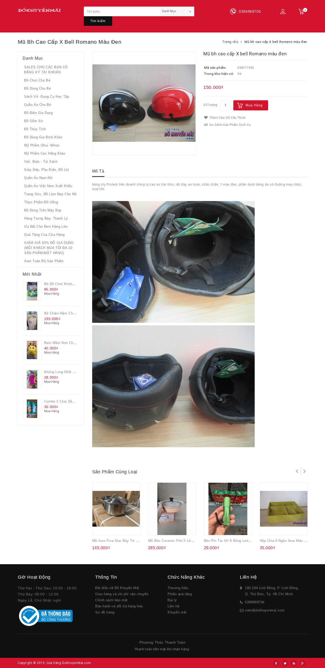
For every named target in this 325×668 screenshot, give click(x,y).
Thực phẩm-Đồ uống (41, 202)
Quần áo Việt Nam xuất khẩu (48, 186)
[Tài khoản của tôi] (283, 11)
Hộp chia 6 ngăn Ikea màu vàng (286, 541)
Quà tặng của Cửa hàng (44, 235)
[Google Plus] (302, 663)
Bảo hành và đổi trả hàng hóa (119, 606)
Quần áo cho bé (37, 105)
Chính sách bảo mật (111, 600)
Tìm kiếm (98, 21)
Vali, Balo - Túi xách (41, 161)
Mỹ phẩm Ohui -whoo (41, 145)
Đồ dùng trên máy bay (43, 210)
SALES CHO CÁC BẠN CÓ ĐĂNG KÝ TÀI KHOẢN (46, 69)
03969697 (253, 602)
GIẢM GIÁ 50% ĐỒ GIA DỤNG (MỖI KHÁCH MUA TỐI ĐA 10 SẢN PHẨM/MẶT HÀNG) (49, 248)
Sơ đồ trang (105, 612)
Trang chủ (230, 42)
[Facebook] (276, 663)
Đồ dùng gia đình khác (43, 137)
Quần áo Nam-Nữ (38, 178)
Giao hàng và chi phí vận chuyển (122, 594)
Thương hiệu (178, 588)
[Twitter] (285, 663)
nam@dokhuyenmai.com (264, 610)
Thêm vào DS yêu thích (227, 118)
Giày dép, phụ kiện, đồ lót (46, 170)
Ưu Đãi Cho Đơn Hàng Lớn (46, 226)
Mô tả (98, 171)
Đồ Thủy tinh (35, 129)
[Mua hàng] (100, 527)
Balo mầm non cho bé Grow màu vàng (76, 343)
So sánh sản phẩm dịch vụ (230, 125)
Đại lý (172, 600)
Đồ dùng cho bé (37, 88)
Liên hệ (173, 606)
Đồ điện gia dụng (38, 113)
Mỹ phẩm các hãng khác (45, 153)
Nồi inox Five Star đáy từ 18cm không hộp (128, 541)
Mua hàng (254, 105)
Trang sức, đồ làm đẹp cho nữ (50, 194)
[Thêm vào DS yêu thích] (110, 527)
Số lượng (210, 105)
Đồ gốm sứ (33, 121)
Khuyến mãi (177, 612)
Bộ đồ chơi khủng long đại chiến (72, 284)
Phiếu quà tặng (180, 594)
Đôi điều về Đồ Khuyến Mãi (117, 588)
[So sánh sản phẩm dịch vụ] (120, 527)
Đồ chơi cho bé (37, 80)
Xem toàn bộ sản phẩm (44, 261)
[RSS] (293, 663)
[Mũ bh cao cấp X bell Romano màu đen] (144, 103)
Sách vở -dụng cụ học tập (46, 96)
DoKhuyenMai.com (76, 663)
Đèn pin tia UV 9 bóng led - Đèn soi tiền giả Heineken (250, 541)
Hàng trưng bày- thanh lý (46, 218)
